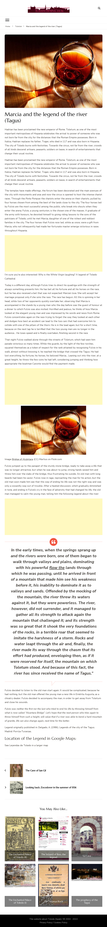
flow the (57, 567)
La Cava (87, 855)
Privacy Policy (46, 922)
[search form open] (99, 8)
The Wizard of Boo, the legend (53, 856)
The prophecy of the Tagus (87, 901)
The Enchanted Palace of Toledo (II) (20, 856)
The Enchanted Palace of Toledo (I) (20, 901)
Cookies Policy (60, 922)
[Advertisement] (53, 253)
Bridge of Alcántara (22, 459)
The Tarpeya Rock (53, 901)
